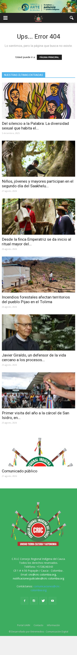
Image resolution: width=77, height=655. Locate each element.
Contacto (38, 625)
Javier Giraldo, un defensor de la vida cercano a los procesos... (34, 357)
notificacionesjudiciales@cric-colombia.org (38, 578)
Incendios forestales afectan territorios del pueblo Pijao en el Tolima (36, 299)
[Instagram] (34, 600)
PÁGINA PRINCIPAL (49, 57)
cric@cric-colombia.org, (42, 574)
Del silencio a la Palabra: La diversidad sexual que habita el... (35, 125)
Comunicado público (19, 471)
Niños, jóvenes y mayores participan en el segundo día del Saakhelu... (37, 183)
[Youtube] (52, 600)
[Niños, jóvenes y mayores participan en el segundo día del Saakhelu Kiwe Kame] (38, 159)
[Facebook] (24, 600)
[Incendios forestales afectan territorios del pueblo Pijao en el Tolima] (38, 275)
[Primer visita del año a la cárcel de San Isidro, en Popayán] (38, 390)
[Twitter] (43, 600)
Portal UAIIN (23, 625)
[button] (72, 18)
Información (53, 625)
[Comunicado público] (38, 448)
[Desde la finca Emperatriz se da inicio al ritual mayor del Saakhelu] (38, 216)
